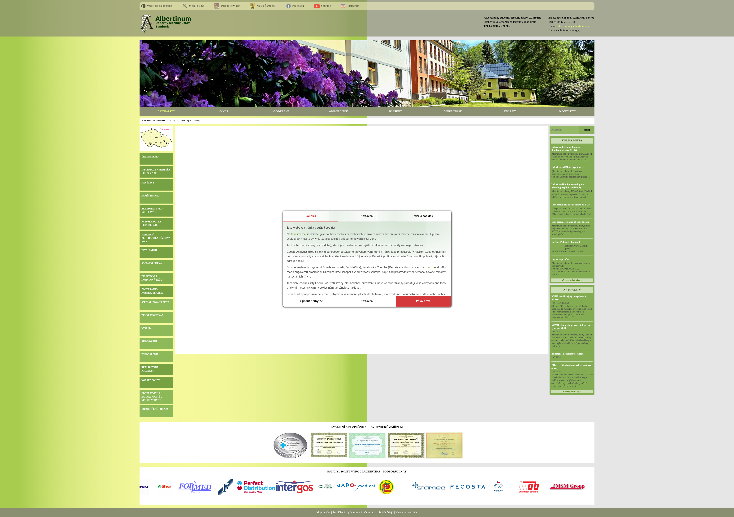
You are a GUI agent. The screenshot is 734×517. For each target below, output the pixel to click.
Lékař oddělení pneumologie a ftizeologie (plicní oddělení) (567, 186)
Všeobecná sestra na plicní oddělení (570, 221)
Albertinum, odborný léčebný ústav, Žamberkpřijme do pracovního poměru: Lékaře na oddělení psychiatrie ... (570, 174)
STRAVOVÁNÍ (149, 341)
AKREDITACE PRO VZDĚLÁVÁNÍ (151, 210)
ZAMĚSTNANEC (150, 195)
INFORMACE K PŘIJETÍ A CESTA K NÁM (155, 171)
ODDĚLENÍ (281, 111)
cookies (431, 267)
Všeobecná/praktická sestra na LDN (570, 204)
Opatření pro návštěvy (190, 120)
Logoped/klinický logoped (565, 241)
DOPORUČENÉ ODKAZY (155, 409)
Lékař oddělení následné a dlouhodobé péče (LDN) (565, 148)
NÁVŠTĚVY (147, 182)
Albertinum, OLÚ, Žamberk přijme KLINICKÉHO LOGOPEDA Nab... (571, 248)
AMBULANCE (338, 111)
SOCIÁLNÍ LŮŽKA (151, 263)
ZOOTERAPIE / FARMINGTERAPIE (152, 291)
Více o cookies (423, 216)
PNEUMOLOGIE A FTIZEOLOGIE (151, 223)
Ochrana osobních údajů (378, 512)
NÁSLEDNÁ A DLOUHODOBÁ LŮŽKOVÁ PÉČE (156, 238)
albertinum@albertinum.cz (573, 26)
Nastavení (367, 216)
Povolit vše (423, 301)
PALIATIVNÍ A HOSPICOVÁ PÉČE (151, 278)
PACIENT (395, 111)
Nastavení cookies (406, 512)
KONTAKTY (567, 111)
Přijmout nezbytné (311, 301)
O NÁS (223, 111)
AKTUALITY (166, 111)
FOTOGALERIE (149, 354)
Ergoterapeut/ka (560, 259)
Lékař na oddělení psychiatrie (567, 167)
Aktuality (171, 120)
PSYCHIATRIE (149, 250)
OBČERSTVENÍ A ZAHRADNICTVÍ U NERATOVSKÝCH (151, 397)
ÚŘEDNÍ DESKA (150, 156)
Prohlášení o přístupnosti (347, 512)
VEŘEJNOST (453, 111)
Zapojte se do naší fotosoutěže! (567, 353)
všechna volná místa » (572, 280)
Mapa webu (323, 512)
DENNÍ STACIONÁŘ (152, 315)
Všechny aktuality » (572, 392)
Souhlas (311, 216)
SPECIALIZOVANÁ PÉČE (155, 302)
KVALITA (510, 111)
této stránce (298, 234)
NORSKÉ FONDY (150, 380)
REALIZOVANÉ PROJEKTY (149, 369)
